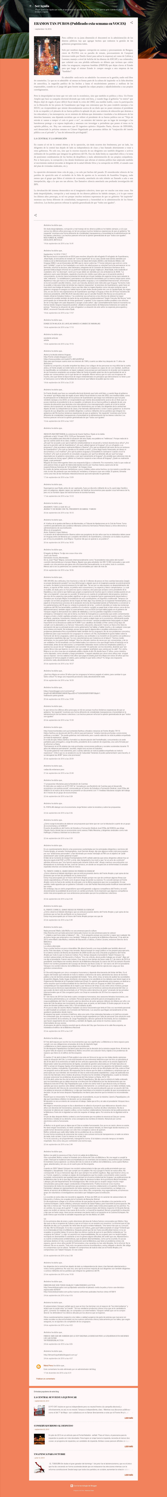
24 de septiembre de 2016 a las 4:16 (58, 1295)
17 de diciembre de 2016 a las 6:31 (57, 1373)
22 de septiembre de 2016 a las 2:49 (58, 1144)
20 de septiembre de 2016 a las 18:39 (59, 680)
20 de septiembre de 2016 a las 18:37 (59, 664)
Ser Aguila (42, 6)
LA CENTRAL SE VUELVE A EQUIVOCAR (55, 1397)
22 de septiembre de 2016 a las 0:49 (58, 920)
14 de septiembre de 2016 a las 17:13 (59, 327)
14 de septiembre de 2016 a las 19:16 (59, 344)
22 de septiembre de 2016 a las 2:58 (58, 1256)
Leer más (129, 1418)
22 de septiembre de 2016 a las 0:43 (58, 899)
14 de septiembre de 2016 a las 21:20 (59, 382)
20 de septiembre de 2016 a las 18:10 (59, 513)
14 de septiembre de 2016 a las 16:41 (59, 243)
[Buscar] (136, 6)
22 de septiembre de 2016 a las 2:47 (58, 1031)
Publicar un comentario (45, 1379)
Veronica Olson (89, 1490)
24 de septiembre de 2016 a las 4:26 (58, 1344)
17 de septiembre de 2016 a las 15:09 (59, 477)
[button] (131, 23)
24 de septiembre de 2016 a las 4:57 (58, 1358)
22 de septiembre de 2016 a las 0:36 (58, 813)
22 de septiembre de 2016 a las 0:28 (58, 796)
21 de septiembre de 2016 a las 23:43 (59, 773)
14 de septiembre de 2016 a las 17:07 (59, 313)
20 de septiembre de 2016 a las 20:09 (59, 759)
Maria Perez (48, 1365)
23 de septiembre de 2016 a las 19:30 (59, 1274)
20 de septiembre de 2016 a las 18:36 (59, 570)
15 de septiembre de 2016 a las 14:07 (59, 421)
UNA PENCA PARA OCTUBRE (49, 1454)
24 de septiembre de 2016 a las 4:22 (58, 1325)
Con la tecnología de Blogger (85, 1486)
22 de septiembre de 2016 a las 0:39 (58, 838)
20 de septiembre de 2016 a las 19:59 (59, 720)
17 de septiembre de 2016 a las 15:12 (59, 496)
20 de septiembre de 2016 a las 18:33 (59, 542)
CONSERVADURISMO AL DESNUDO (53, 1425)
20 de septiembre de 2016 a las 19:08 (59, 699)
